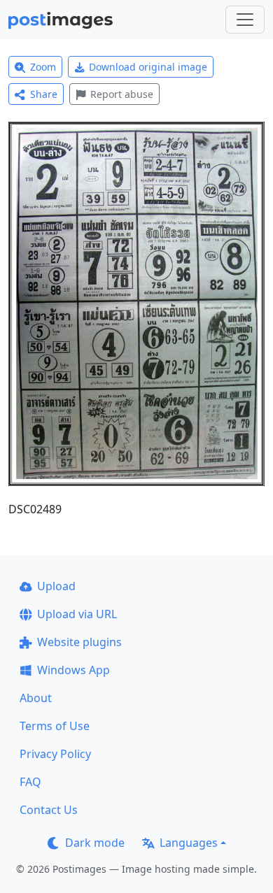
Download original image (148, 66)
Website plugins (79, 642)
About (36, 698)
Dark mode (95, 842)
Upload (56, 586)
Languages (189, 842)
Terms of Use (55, 726)
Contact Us (49, 809)
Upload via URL (77, 614)
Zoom (43, 66)
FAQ (30, 782)
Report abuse (121, 94)
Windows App (73, 670)
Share (43, 94)
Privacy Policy (55, 754)
